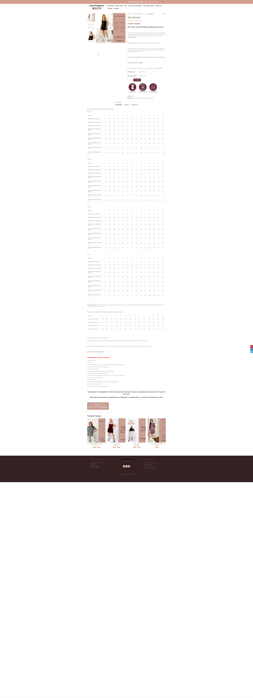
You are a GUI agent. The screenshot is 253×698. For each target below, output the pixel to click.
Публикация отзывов (94, 467)
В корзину (137, 79)
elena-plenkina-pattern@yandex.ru (138, 2)
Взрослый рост (131, 71)
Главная (129, 13)
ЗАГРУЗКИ (159, 68)
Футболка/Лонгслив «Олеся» (96, 443)
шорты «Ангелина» (131, 37)
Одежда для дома (147, 98)
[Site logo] (96, 7)
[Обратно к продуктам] (163, 14)
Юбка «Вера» (136, 443)
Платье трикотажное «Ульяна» (156, 443)
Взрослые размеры (132, 75)
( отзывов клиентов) (137, 20)
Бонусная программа (94, 466)
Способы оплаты (93, 465)
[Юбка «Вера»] (136, 430)
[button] (89, 42)
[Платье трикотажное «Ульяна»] (157, 430)
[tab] (118, 104)
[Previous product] (162, 14)
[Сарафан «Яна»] (116, 430)
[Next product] (165, 14)
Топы (145, 13)
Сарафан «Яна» (116, 443)
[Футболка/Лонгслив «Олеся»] (96, 430)
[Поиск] (160, 2)
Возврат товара (93, 463)
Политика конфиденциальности (97, 462)
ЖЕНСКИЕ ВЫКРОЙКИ (137, 13)
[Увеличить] (98, 54)
